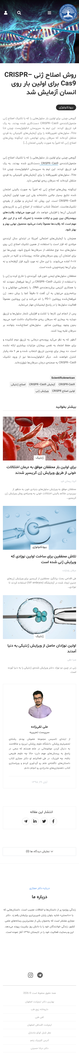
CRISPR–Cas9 (49, 163)
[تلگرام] (40, 975)
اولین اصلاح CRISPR (63, 391)
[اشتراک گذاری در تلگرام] (26, 821)
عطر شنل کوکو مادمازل (39, 1033)
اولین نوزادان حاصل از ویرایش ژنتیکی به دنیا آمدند (41, 648)
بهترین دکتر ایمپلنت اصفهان (39, 1002)
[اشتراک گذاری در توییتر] (44, 821)
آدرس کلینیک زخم (39, 1040)
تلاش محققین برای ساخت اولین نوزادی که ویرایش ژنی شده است (43, 559)
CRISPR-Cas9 (67, 384)
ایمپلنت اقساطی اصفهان (39, 1025)
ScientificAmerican (63, 378)
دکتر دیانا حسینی (39, 1048)
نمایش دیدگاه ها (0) (38, 852)
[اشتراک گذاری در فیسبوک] (53, 821)
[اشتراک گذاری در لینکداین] (35, 821)
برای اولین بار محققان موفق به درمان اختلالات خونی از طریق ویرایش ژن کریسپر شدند (41, 470)
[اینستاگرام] (30, 975)
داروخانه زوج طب (39, 1009)
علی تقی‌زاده (39, 726)
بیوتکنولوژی (66, 107)
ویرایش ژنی (42, 391)
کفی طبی (39, 1017)
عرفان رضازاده (69, 570)
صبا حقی (71, 660)
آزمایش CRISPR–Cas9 (42, 384)
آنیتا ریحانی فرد (68, 481)
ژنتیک (40, 458)
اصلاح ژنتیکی (18, 384)
